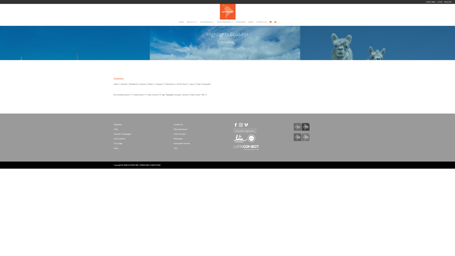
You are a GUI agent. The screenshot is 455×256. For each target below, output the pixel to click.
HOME (181, 22)
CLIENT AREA (430, 2)
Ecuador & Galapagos (122, 134)
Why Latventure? (180, 129)
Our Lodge (118, 143)
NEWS (251, 22)
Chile (116, 129)
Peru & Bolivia (119, 138)
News (116, 148)
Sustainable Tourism (182, 143)
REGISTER (447, 2)
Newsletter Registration (245, 131)
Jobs (176, 148)
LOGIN (440, 2)
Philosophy (178, 138)
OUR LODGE (241, 22)
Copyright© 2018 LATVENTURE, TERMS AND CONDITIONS (137, 165)
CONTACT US (261, 22)
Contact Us (178, 124)
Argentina (118, 124)
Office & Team (180, 134)
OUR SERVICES (206, 22)
